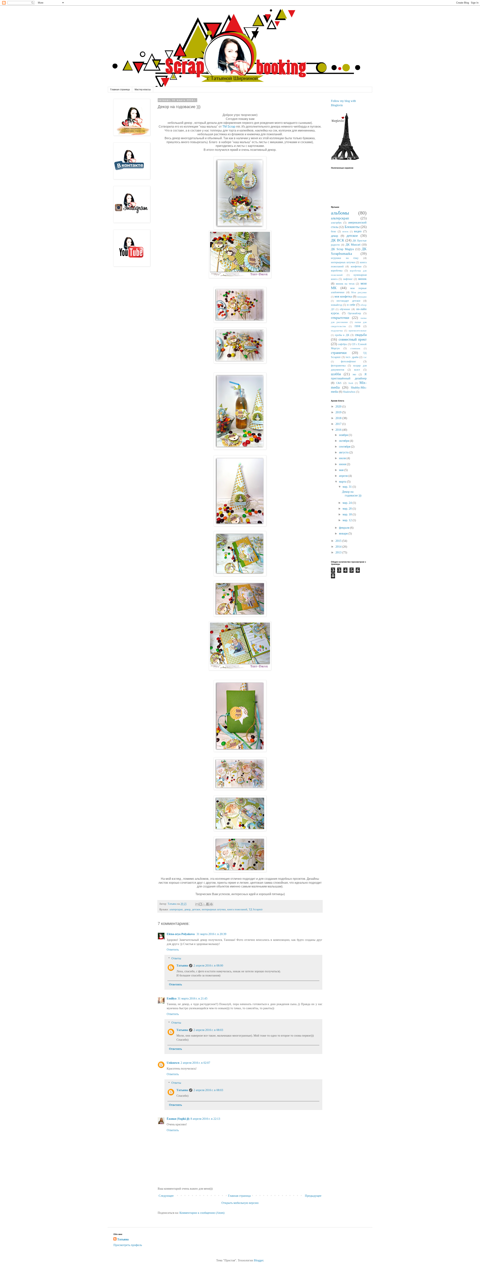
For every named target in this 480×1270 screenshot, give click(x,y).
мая (341, 470)
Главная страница (120, 89)
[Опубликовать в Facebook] (208, 904)
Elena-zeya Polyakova (181, 934)
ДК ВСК (337, 240)
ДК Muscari (353, 244)
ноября (344, 435)
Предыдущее (313, 1195)
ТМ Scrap (229, 126)
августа (344, 452)
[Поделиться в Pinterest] (211, 904)
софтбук (342, 344)
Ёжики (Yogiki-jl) (178, 1118)
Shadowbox (349, 391)
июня (343, 464)
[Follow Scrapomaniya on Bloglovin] (345, 158)
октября (344, 440)
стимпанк (355, 348)
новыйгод (336, 304)
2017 (338, 423)
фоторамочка (338, 365)
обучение (345, 309)
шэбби (336, 374)
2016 (338, 429)
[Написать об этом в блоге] (200, 904)
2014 (338, 546)
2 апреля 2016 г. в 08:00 (208, 965)
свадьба (361, 335)
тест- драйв (352, 357)
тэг (365, 357)
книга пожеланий (237, 909)
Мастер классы (143, 89)
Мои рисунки (359, 292)
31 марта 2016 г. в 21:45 (192, 998)
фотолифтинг (348, 361)
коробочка (336, 270)
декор (187, 909)
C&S (338, 382)
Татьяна (182, 965)
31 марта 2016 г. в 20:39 (211, 934)
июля (342, 458)
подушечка (337, 330)
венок (345, 231)
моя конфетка (343, 296)
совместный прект (353, 339)
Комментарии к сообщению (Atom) (201, 1212)
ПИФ (357, 326)
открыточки (340, 318)
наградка (362, 296)
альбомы (340, 213)
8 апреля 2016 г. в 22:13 (205, 1118)
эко (354, 374)
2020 (338, 406)
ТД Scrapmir (256, 909)
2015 (338, 540)
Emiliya (171, 998)
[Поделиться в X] (204, 904)
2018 (338, 418)
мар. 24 (347, 502)
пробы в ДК (342, 334)
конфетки (356, 266)
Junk (350, 383)
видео (358, 231)
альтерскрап (176, 909)
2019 (338, 412)
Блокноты (352, 227)
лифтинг (348, 278)
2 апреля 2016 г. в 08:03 (208, 1030)
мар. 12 (347, 520)
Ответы (176, 958)
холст (357, 369)
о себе (351, 304)
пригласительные (358, 330)
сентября (345, 446)
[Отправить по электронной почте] (197, 904)
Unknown (173, 1062)
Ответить (173, 949)
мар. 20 (347, 508)
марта (343, 481)
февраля (344, 527)
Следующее (166, 1195)
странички (338, 353)
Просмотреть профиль (127, 1245)
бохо (333, 231)
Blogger (258, 1260)
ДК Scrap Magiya (342, 249)
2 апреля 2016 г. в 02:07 (195, 1062)
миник (362, 278)
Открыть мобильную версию (240, 1202)
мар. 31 (347, 486)
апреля (343, 475)
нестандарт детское (348, 300)
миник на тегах (345, 283)
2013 (338, 552)
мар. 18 (347, 514)
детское (196, 909)
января (343, 533)
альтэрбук (336, 222)
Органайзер (354, 313)
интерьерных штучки (214, 909)
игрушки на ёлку (344, 257)
